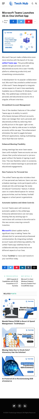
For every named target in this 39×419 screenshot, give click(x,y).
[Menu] (3, 3)
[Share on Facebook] (13, 22)
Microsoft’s (6, 231)
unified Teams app (9, 63)
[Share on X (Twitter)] (21, 22)
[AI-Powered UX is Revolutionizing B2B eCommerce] (19, 366)
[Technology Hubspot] (19, 3)
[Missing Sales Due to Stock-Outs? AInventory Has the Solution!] (19, 337)
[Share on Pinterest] (28, 22)
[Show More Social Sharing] (35, 22)
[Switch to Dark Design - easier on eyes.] (32, 3)
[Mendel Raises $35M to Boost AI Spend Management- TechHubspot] (19, 308)
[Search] (36, 3)
